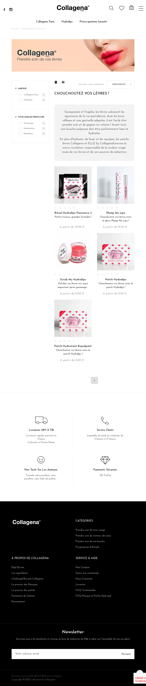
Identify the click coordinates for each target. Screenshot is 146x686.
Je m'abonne (36, 355)
